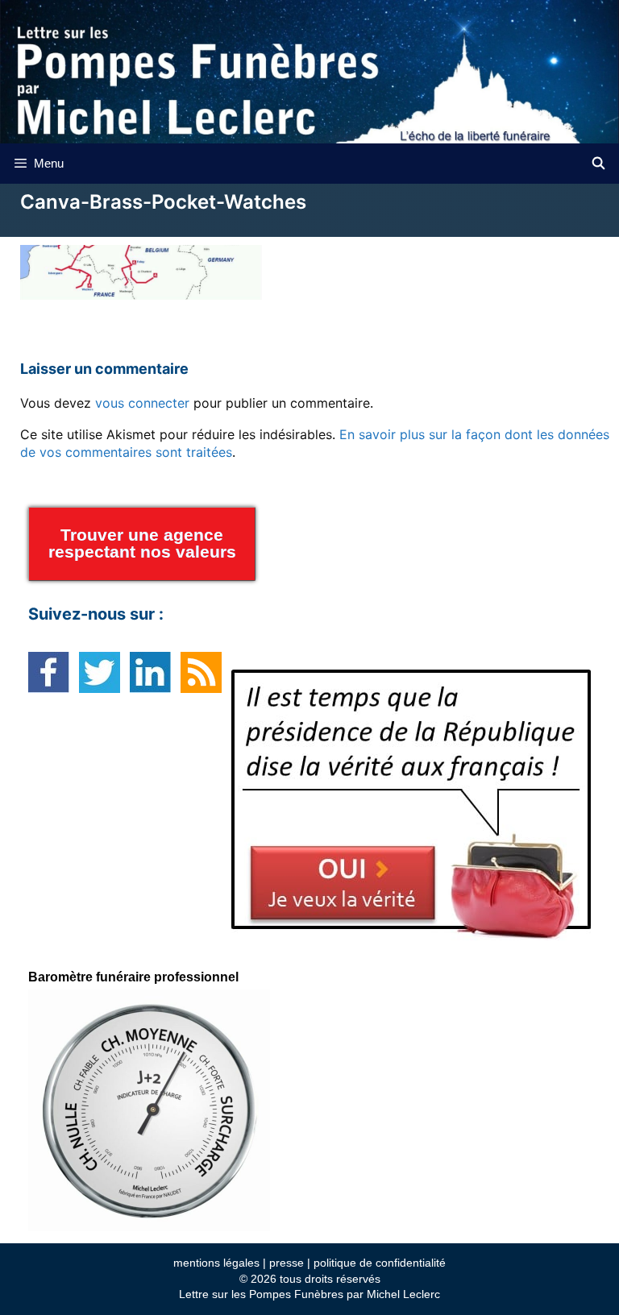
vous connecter (142, 403)
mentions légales (216, 1262)
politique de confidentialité (380, 1262)
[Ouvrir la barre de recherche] (598, 163)
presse (286, 1262)
